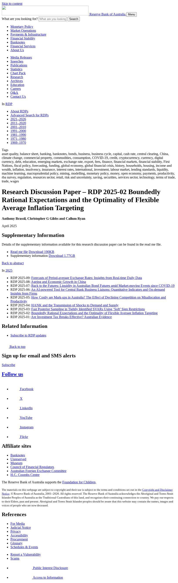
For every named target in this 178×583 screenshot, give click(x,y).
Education (17, 85)
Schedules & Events (24, 547)
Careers (15, 89)
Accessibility (19, 535)
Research (16, 77)
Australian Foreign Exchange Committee (38, 471)
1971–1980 (18, 138)
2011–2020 (18, 123)
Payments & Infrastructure (28, 34)
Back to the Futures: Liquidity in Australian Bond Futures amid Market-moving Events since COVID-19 (103, 285)
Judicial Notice (20, 527)
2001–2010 (18, 127)
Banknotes (17, 42)
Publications (18, 65)
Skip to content (12, 3)
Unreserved (18, 459)
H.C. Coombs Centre (25, 475)
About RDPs (19, 111)
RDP (8, 104)
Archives (16, 81)
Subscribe (8, 365)
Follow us (12, 374)
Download (41, 252)
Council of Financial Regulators (32, 467)
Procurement (19, 539)
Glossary (16, 543)
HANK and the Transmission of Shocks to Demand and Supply (75, 305)
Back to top (17, 346)
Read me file (19, 252)
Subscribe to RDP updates (28, 335)
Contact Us (18, 96)
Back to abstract (13, 263)
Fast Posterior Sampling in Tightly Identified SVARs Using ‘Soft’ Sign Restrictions (88, 309)
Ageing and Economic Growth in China (58, 282)
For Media (17, 523)
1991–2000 (18, 131)
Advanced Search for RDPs (29, 115)
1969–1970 (18, 142)
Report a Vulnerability (25, 554)
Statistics (16, 69)
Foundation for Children (79, 482)
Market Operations (23, 30)
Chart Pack (18, 73)
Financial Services (22, 46)
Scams (14, 558)
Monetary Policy (21, 26)
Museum (16, 463)
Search (73, 19)
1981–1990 (18, 135)
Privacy (15, 531)
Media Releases (21, 57)
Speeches (16, 61)
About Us (17, 50)
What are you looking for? (20, 19)
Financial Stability (22, 38)
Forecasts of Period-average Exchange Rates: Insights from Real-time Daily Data (86, 278)
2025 (8, 270)
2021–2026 (18, 119)
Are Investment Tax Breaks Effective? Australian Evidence (71, 317)
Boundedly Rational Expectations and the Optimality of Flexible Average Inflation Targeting (94, 313)
